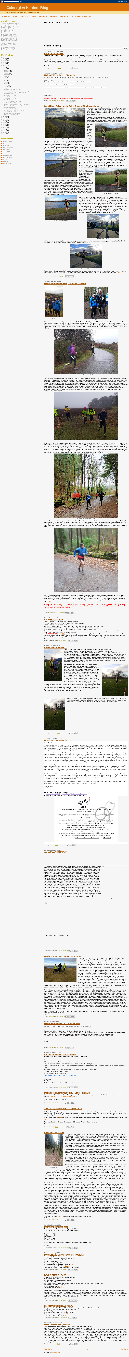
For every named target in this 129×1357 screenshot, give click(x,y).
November (7, 71)
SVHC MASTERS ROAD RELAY (58, 1306)
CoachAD (6, 145)
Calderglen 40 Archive (7, 30)
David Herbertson (8, 147)
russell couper (7, 163)
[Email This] (70, 68)
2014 (4, 122)
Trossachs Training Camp (8, 43)
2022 (4, 63)
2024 (4, 60)
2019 (4, 68)
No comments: (65, 68)
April (5, 82)
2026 (4, 57)
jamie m (5, 161)
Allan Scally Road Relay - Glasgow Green (63, 1108)
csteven (5, 159)
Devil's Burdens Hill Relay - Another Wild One (65, 283)
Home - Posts (6, 16)
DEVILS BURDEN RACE (55, 1275)
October (6, 73)
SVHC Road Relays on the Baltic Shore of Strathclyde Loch (71, 106)
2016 (4, 119)
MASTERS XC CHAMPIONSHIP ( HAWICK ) (64, 1255)
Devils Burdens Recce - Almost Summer (62, 956)
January (6, 86)
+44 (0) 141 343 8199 (53, 794)
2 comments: (62, 612)
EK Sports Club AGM (53, 53)
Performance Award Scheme (9, 38)
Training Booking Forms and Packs (81, 16)
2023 (4, 62)
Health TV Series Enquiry (55, 740)
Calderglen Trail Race (7, 32)
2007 (4, 133)
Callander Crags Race (54, 1132)
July (5, 77)
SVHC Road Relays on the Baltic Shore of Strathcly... (17, 91)
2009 (4, 130)
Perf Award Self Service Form (9, 40)
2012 (4, 125)
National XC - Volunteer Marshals (59, 75)
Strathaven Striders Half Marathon (60, 1054)
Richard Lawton (7, 157)
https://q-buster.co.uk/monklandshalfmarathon (63, 1096)
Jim (4, 153)
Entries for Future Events (20, 16)
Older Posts (124, 1349)
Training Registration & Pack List (10, 23)
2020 (4, 67)
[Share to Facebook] (75, 68)
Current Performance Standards (10, 42)
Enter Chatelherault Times (8, 34)
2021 (4, 65)
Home (86, 1349)
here (119, 272)
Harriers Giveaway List (7, 50)
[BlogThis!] (72, 68)
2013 (4, 124)
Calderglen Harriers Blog (27, 8)
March (6, 83)
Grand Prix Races (6, 27)
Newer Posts (48, 1349)
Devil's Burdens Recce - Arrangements (62, 1023)
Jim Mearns (6, 151)
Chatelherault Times (6, 35)
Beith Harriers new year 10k (57, 1325)
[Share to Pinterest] (77, 68)
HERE (63, 634)
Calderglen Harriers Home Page (10, 25)
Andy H (5, 143)
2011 (4, 127)
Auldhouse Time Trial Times (9, 36)
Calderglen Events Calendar (9, 44)
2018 (4, 116)
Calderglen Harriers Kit (7, 29)
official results (60, 604)
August (6, 76)
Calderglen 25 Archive (7, 31)
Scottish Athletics (5, 46)
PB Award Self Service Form (9, 39)
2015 (4, 121)
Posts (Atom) (56, 1352)
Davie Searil (6, 149)
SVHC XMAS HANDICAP (55, 852)
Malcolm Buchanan (8, 155)
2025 (4, 59)
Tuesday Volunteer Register (39, 16)
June (5, 79)
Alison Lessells (7, 141)
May (5, 80)
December (7, 70)
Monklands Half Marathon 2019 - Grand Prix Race (67, 1093)
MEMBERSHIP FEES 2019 (56, 1227)
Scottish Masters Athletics (8, 47)
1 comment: (62, 276)
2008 (4, 132)
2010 (4, 129)
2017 (4, 117)
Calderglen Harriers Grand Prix (9, 26)
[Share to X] (73, 68)
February (6, 85)
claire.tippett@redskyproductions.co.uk (74, 794)
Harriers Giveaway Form (8, 48)
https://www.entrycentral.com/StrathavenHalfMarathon (60, 1075)
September (7, 74)
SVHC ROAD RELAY (53, 620)
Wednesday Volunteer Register (59, 16)
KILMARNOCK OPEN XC (55, 647)
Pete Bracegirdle (89, 606)
